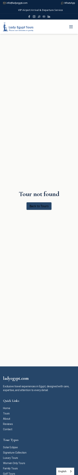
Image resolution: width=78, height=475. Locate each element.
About (6, 418)
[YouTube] (44, 16)
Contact (7, 429)
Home (6, 408)
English (62, 471)
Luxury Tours (10, 457)
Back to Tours (39, 206)
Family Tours (10, 468)
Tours (6, 413)
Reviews (8, 424)
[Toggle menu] (71, 27)
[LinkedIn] (49, 16)
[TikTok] (39, 16)
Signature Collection (15, 452)
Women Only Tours (14, 463)
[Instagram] (34, 16)
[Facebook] (29, 16)
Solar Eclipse (10, 447)
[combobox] (65, 471)
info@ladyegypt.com (16, 3)
